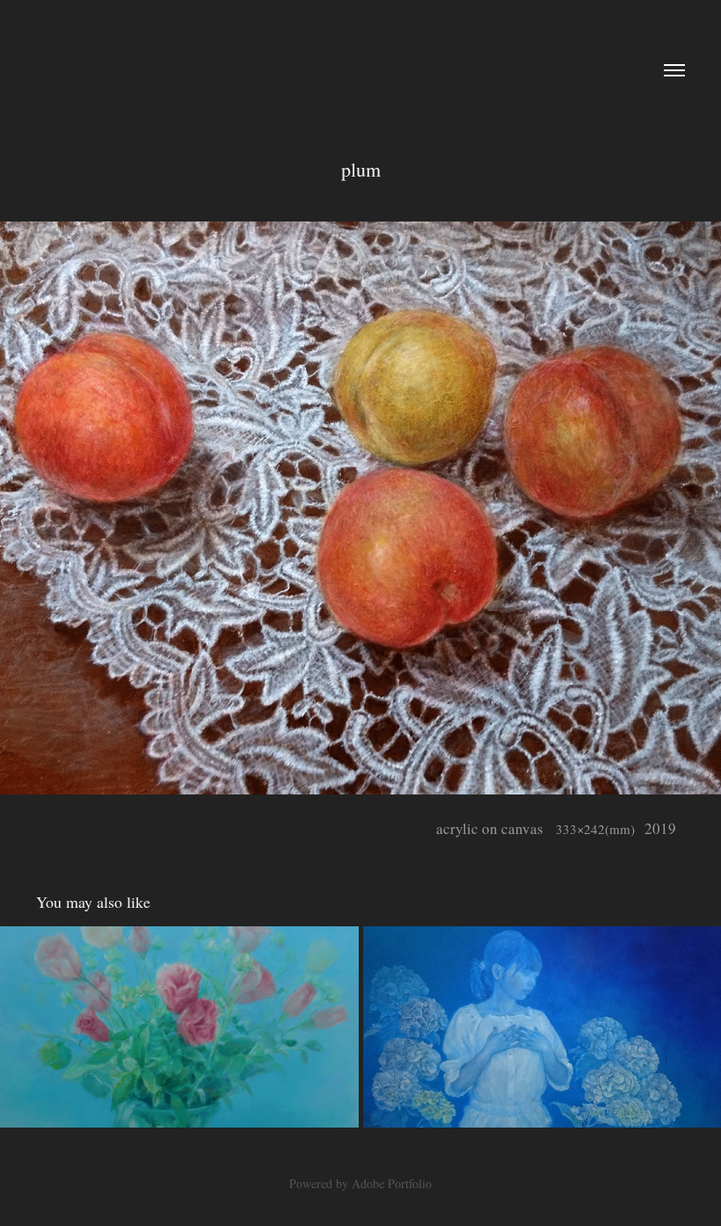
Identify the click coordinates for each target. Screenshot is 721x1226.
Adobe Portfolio (392, 1183)
